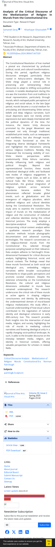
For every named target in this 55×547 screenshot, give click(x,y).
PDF (15, 416)
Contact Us (9, 478)
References (13, 382)
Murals (17, 361)
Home (7, 466)
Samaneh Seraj (10, 29)
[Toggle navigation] (26, 5)
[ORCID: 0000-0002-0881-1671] (51, 29)
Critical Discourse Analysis (16, 358)
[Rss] (27, 532)
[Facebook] (7, 532)
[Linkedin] (20, 532)
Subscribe (44, 525)
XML (11, 412)
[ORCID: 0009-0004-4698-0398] (19, 29)
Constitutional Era (32, 361)
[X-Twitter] (14, 532)
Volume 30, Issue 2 (38, 393)
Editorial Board (11, 472)
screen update (11, 490)
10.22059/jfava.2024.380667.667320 (23, 53)
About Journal (10, 469)
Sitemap (8, 481)
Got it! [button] (48, 542)
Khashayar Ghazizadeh (35, 29)
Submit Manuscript (13, 475)
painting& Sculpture (13, 372)
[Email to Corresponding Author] (48, 29)
